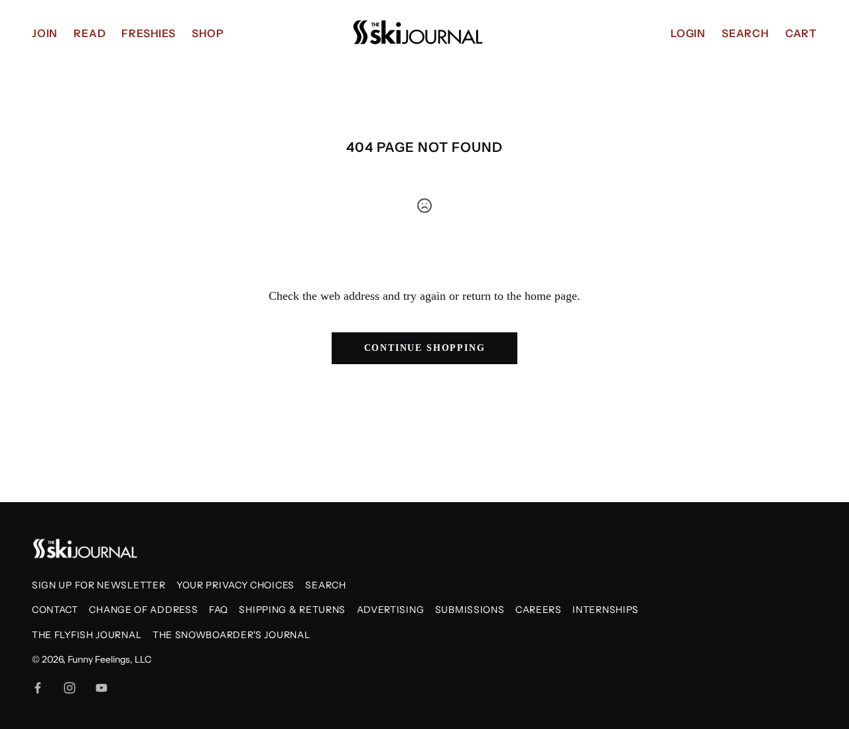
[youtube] (101, 688)
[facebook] (38, 688)
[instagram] (70, 688)
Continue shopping (425, 348)
